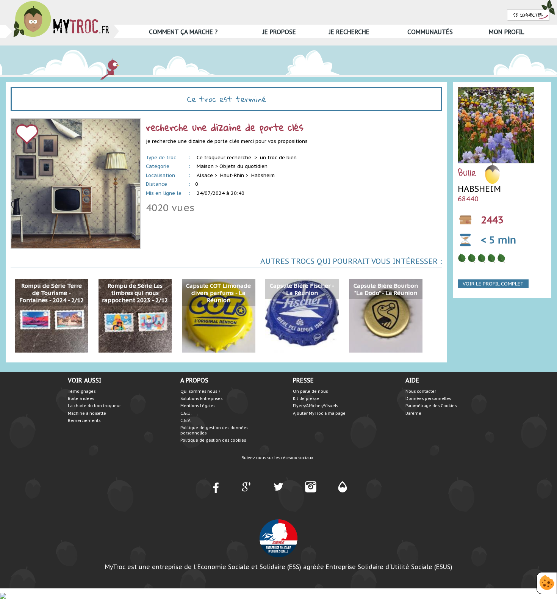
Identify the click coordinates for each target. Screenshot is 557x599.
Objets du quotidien (243, 166)
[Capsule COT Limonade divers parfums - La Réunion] (218, 315)
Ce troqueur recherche (225, 157)
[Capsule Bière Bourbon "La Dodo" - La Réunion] (385, 315)
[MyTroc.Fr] (61, 3)
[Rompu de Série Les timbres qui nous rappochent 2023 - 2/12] (135, 315)
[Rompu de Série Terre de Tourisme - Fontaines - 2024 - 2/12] (51, 315)
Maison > (207, 166)
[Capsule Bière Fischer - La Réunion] (302, 315)
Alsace (205, 175)
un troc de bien (278, 157)
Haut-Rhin (232, 175)
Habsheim (263, 175)
